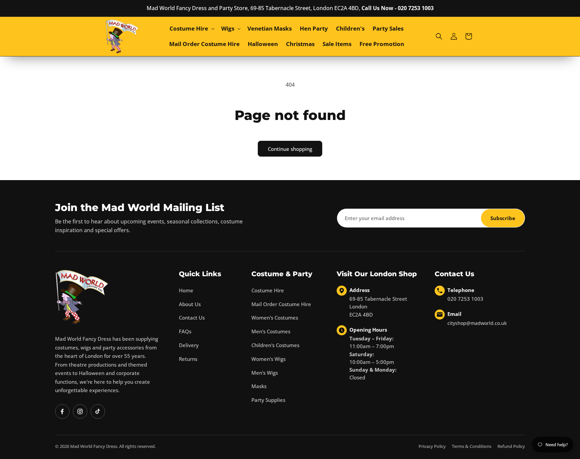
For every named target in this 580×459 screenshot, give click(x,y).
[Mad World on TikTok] (98, 411)
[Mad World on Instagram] (80, 411)
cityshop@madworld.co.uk (477, 323)
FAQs (185, 331)
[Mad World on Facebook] (62, 411)
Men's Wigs (264, 372)
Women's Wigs (268, 359)
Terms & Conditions (471, 446)
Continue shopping (290, 148)
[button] (191, 28)
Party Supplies (268, 400)
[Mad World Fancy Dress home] (82, 296)
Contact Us (192, 317)
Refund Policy (511, 446)
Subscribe (502, 218)
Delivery (189, 345)
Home (186, 290)
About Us (190, 304)
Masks (259, 386)
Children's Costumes (275, 345)
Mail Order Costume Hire (281, 304)
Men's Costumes (270, 331)
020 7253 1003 (465, 298)
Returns (188, 359)
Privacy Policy (432, 446)
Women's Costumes (274, 317)
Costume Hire (267, 290)
